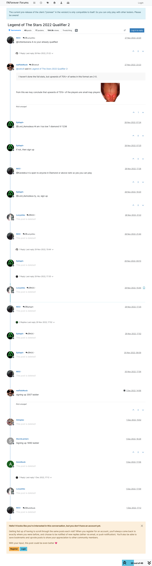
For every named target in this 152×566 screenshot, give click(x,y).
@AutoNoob (30, 508)
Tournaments (15, 30)
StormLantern (22, 439)
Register (14, 549)
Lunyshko (20, 215)
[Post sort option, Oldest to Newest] (124, 30)
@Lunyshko (30, 38)
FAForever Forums (17, 2)
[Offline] (11, 40)
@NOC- (32, 215)
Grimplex (20, 420)
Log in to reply (137, 30)
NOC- (18, 38)
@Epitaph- (29, 307)
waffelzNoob (22, 65)
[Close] (141, 526)
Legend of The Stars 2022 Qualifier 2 (49, 68)
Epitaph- (20, 122)
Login (23, 549)
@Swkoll (35, 65)
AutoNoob (21, 462)
